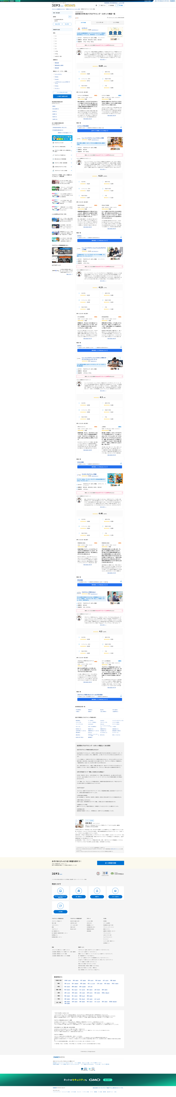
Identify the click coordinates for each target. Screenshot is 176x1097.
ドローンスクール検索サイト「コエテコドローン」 (87, 951)
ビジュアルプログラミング (117, 720)
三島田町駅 (115, 711)
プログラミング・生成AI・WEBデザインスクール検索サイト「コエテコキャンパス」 (94, 949)
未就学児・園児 (58, 56)
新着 (53, 927)
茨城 (65, 983)
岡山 (80, 999)
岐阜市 (68, 986)
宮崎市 (106, 1001)
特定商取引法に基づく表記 (108, 925)
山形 (104, 980)
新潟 (65, 989)
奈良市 (98, 992)
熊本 (88, 1001)
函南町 (54, 114)
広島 (88, 999)
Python (56, 85)
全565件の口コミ (95, 476)
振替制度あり (115, 728)
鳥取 (65, 999)
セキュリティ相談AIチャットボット (96, 1062)
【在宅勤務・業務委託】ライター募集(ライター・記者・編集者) (64, 951)
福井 (88, 989)
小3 (56, 41)
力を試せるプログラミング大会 (60, 166)
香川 (73, 995)
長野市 (106, 989)
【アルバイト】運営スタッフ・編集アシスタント (61, 949)
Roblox (56, 76)
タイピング (78, 722)
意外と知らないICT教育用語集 (60, 159)
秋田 (96, 980)
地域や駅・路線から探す (74, 921)
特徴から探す (72, 927)
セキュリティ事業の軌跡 (105, 1064)
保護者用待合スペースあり (93, 730)
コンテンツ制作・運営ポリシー (109, 941)
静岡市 (76, 986)
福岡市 (68, 1001)
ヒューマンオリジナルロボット (105, 726)
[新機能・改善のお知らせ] (96, 5)
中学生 (56, 53)
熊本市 (91, 1001)
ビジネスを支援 (73, 1091)
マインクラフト (58, 74)
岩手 (81, 980)
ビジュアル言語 (115, 722)
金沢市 (83, 989)
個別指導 (57, 68)
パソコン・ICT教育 (92, 722)
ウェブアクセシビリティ (107, 937)
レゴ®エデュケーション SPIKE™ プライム (62, 82)
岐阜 (65, 986)
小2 (56, 38)
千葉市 (101, 983)
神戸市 (91, 992)
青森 (74, 980)
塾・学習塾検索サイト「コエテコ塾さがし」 (86, 955)
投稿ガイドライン (106, 929)
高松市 (76, 995)
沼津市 (54, 119)
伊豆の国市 (55, 109)
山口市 (98, 999)
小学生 (56, 51)
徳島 (65, 995)
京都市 (76, 992)
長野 (103, 989)
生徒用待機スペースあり (81, 730)
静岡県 (53, 106)
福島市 (114, 980)
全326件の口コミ (94, 593)
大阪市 (83, 992)
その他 (114, 726)
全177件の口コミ (95, 251)
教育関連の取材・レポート (57, 937)
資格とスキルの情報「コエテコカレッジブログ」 (87, 963)
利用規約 (105, 921)
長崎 (80, 1001)
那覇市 (68, 1003)
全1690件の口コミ (95, 139)
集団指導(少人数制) (59, 65)
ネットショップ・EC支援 (66, 1091)
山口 (95, 999)
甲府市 (98, 989)
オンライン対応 (115, 724)
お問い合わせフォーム (115, 848)
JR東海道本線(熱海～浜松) (59, 127)
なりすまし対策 (97, 1064)
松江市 (76, 999)
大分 (95, 1001)
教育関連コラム (55, 935)
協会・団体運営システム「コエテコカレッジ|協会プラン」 (89, 969)
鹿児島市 (114, 1001)
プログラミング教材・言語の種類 (61, 162)
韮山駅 (102, 709)
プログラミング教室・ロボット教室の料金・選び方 (63, 151)
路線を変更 (57, 24)
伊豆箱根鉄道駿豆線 (57, 130)
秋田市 (99, 980)
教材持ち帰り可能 (79, 737)
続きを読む (102, 59)
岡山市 (83, 999)
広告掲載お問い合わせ (91, 927)
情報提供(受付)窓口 (90, 929)
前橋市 (84, 983)
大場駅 (77, 711)
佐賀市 (76, 1001)
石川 (80, 989)
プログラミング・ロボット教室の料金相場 (116, 17)
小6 (56, 48)
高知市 (91, 995)
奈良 (95, 992)
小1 (56, 36)
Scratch (57, 79)
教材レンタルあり (116, 734)
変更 (70, 16)
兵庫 (88, 992)
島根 (73, 999)
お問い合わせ (89, 923)
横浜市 (117, 983)
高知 (88, 995)
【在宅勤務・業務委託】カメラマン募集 (59, 953)
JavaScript (90, 724)
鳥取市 (68, 999)
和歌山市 (107, 992)
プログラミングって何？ (59, 142)
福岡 (65, 1001)
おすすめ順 (83, 22)
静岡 (73, 986)
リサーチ (91, 1091)
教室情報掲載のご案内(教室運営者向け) (111, 2)
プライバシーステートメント (108, 927)
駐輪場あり (90, 728)
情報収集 (95, 1091)
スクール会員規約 (106, 923)
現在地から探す (73, 929)
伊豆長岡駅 (78, 709)
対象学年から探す (73, 923)
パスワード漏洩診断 (78, 1062)
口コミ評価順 (116, 22)
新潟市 (68, 989)
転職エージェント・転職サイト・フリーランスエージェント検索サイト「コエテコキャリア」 (95, 953)
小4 (56, 43)
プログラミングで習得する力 (60, 155)
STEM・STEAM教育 (92, 726)
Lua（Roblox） (103, 732)
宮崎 (103, 1001)
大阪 (80, 992)
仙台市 (92, 980)
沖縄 (65, 1003)
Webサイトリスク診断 (85, 1062)
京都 (73, 992)
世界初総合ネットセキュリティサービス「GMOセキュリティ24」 (63, 1062)
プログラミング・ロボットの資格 (61, 170)
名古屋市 (83, 986)
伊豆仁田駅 (115, 709)
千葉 (98, 983)
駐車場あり (78, 728)
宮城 (89, 980)
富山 (73, 989)
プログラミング (103, 722)
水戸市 (68, 983)
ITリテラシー (115, 732)
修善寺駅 (90, 709)
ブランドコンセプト (107, 933)
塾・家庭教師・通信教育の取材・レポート (60, 933)
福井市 (91, 989)
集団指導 (57, 62)
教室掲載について (90, 925)
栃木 (73, 983)
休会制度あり (103, 730)
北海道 (65, 980)
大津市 (68, 992)
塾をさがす (69, 274)
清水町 (54, 116)
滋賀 (65, 992)
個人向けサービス (110, 1091)
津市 (91, 986)
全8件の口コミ (93, 361)
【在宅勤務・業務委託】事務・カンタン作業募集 (61, 955)
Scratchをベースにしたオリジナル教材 (93, 735)
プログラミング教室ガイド (57, 921)
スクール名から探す (74, 925)
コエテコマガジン (55, 925)
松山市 (83, 995)
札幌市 (69, 980)
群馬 (81, 983)
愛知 (80, 986)
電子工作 (102, 734)
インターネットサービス (57, 1091)
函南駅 (90, 711)
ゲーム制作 (90, 720)
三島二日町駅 (103, 711)
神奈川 (113, 983)
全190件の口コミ (95, 29)
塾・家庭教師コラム (55, 931)
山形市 (107, 980)
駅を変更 (67, 24)
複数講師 (90, 737)
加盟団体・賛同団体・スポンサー (109, 931)
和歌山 (103, 992)
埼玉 (89, 983)
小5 (56, 46)
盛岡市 (84, 980)
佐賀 (73, 1001)
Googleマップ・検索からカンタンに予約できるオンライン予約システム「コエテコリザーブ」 (95, 959)
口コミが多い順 (99, 22)
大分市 (98, 1001)
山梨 (95, 989)
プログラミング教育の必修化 (60, 146)
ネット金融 (100, 1091)
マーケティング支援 (86, 1091)
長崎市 (83, 1001)
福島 (111, 980)
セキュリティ (79, 1091)
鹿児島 (110, 1001)
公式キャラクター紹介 (107, 935)
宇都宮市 (76, 983)
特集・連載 (54, 923)
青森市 (77, 980)
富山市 (76, 989)
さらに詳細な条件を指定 (62, 92)
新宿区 (108, 983)
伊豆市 (54, 111)
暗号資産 (104, 1091)
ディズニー (57, 88)
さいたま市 (92, 983)
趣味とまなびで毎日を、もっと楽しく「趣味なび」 (87, 967)
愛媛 (80, 995)
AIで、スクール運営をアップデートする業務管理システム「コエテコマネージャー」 (93, 957)
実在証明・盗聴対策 (56, 1064)
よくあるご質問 (121, 2)
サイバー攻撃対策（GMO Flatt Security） (87, 1064)
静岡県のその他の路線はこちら (64, 132)
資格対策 (78, 734)
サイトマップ (105, 939)
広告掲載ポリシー (106, 943)
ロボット (78, 726)
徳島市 (68, 995)
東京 (105, 983)
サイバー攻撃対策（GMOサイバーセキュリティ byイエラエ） (70, 1064)
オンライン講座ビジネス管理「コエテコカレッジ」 (87, 961)
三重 (89, 986)
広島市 (91, 999)
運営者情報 (89, 931)
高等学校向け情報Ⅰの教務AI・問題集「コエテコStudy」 (88, 965)
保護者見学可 (103, 728)
